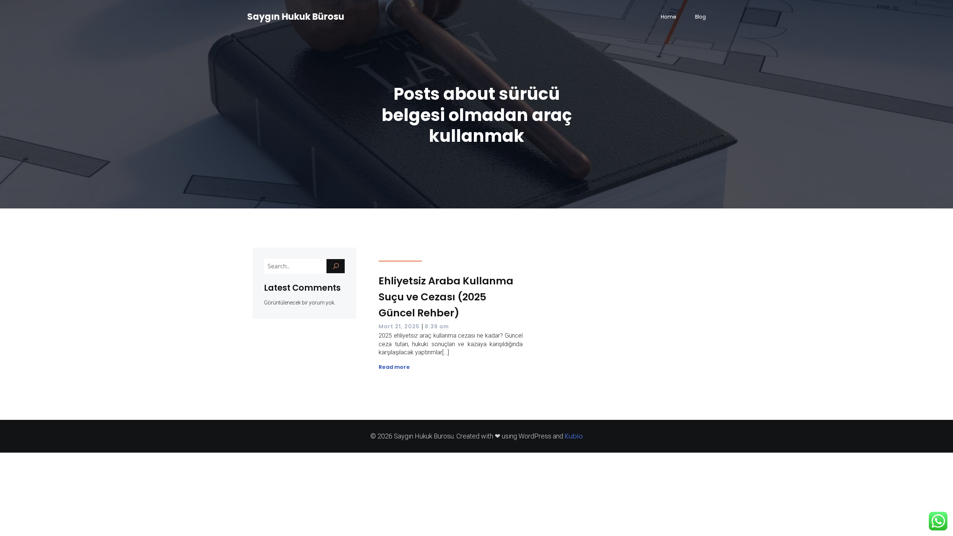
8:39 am (437, 326)
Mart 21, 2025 (399, 326)
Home (668, 16)
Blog (700, 16)
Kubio (574, 436)
